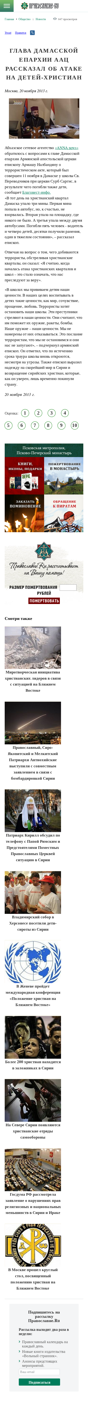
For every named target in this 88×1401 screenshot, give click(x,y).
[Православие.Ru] (39, 6)
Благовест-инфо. (36, 192)
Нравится (20, 32)
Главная (9, 19)
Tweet (8, 32)
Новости (41, 19)
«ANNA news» (66, 147)
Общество (25, 19)
